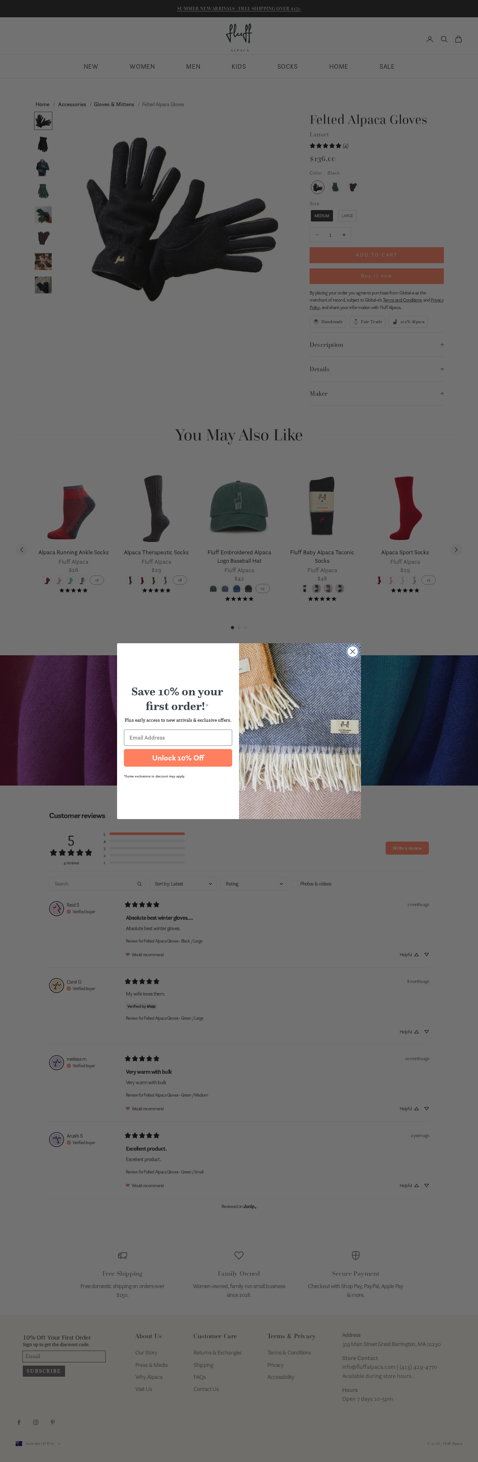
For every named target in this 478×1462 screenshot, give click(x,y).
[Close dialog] (352, 651)
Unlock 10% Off (178, 758)
